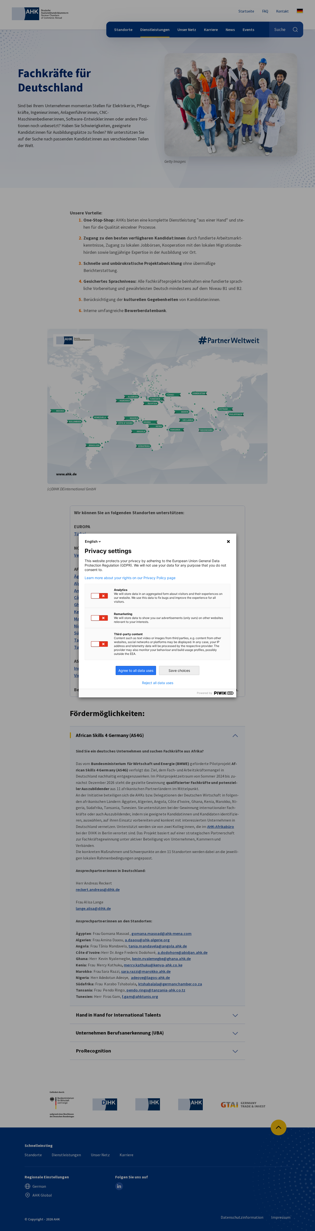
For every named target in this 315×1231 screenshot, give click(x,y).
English (91, 541)
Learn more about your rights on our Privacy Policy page (130, 578)
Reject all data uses (157, 683)
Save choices (179, 670)
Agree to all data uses (135, 670)
